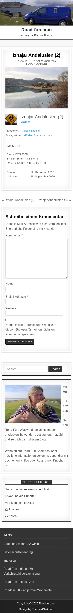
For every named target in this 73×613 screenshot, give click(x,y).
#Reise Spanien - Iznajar (39, 135)
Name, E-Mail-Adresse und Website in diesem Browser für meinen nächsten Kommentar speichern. (30, 329)
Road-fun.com (36, 29)
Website (10, 308)
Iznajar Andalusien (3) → (55, 200)
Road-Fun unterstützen (19, 581)
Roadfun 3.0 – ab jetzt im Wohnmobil (28, 590)
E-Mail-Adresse (16, 296)
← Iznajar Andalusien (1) (18, 200)
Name (10, 283)
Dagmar (23, 61)
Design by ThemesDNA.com (36, 609)
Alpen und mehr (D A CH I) (21, 543)
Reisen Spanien (31, 130)
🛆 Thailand (12, 509)
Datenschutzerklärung (18, 552)
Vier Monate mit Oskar (19, 502)
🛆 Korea (11, 516)
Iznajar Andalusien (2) (36, 55)
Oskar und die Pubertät (20, 496)
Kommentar (14, 235)
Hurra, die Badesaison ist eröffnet (27, 489)
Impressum (11, 560)
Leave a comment (36, 64)
